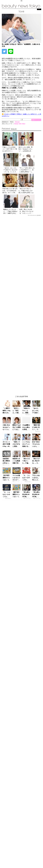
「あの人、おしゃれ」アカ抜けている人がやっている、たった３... (10, 170)
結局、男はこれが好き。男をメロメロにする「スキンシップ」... (27, 211)
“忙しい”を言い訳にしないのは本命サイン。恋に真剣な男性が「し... (27, 170)
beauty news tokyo (19, 123)
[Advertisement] (21, 304)
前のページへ (36, 120)
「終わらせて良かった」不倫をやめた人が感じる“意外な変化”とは (26, 190)
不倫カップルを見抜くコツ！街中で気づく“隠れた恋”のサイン (9, 149)
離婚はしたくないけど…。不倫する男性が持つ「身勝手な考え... (10, 211)
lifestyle (17, 122)
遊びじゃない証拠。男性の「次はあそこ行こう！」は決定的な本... (25, 149)
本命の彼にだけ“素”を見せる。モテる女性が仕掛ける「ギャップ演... (9, 190)
